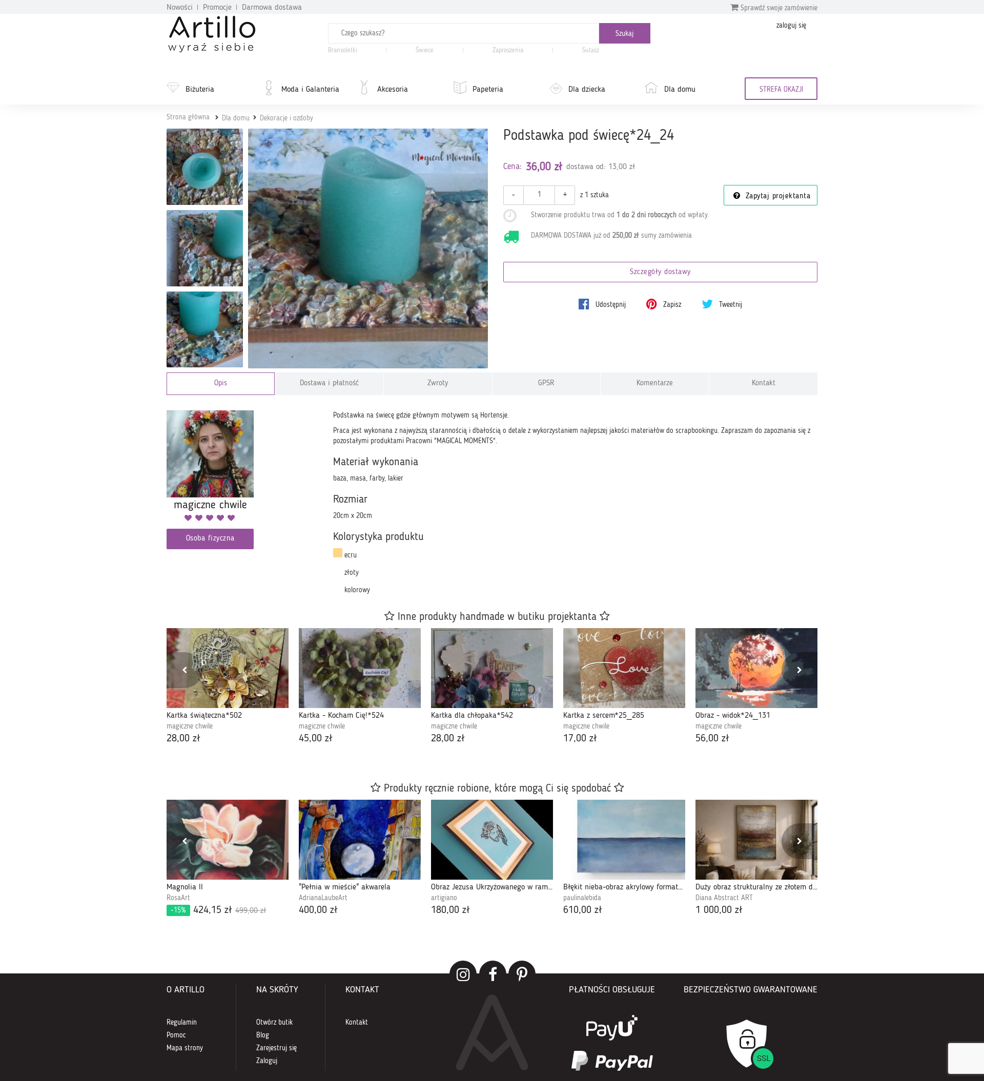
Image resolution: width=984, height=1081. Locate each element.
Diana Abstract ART (724, 898)
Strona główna (188, 117)
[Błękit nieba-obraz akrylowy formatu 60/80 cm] (624, 840)
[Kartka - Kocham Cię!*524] (360, 668)
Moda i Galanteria (310, 90)
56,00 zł (712, 739)
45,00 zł (316, 739)
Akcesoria (392, 90)
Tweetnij (729, 304)
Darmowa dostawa (272, 8)
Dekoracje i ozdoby (286, 118)
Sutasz (590, 50)
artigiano (444, 898)
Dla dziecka (586, 90)
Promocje (217, 8)
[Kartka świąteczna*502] (228, 668)
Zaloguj (266, 1061)
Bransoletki (342, 50)
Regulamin (182, 1022)
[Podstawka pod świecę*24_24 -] (205, 167)
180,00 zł (450, 910)
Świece (425, 50)
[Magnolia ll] (228, 840)
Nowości (180, 8)
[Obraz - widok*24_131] (756, 668)
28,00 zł (183, 739)
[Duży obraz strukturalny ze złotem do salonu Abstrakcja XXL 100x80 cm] (756, 840)
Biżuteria (200, 90)
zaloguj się (791, 25)
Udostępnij (609, 304)
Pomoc (176, 1035)
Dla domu (679, 90)
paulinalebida (582, 898)
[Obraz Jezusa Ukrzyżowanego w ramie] (492, 840)
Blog (262, 1035)
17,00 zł (580, 739)
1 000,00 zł (719, 910)
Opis (220, 383)
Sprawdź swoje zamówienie (778, 8)
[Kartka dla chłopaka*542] (492, 668)
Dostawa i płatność (329, 383)
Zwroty (437, 383)
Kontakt (763, 383)
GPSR (546, 383)
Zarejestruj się (276, 1048)
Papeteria (488, 90)
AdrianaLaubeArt (323, 898)
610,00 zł (582, 910)
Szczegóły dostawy (660, 272)
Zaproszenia (508, 50)
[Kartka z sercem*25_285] (624, 668)
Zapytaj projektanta (776, 196)
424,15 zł (218, 910)
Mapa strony (185, 1048)
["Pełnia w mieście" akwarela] (360, 840)
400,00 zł (318, 910)
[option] (228, 687)
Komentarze (655, 383)
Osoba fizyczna (210, 539)
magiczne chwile (190, 726)
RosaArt (178, 898)
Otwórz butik (274, 1022)
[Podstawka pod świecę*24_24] (368, 249)
